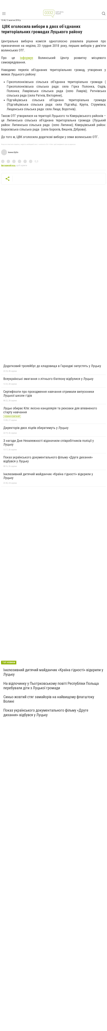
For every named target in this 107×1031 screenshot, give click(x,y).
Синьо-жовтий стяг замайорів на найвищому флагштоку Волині (48, 699)
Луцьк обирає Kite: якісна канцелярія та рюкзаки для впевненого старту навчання (50, 410)
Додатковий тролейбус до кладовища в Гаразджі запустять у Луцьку (52, 366)
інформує (26, 58)
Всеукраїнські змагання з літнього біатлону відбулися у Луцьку (48, 379)
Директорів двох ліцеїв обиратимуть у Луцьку (35, 428)
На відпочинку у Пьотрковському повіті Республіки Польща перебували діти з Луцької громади (51, 685)
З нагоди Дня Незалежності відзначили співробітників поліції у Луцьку (48, 443)
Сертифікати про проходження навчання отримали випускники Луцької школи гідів (48, 394)
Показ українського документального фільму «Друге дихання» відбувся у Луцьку (48, 459)
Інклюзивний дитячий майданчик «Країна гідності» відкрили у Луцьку (48, 476)
